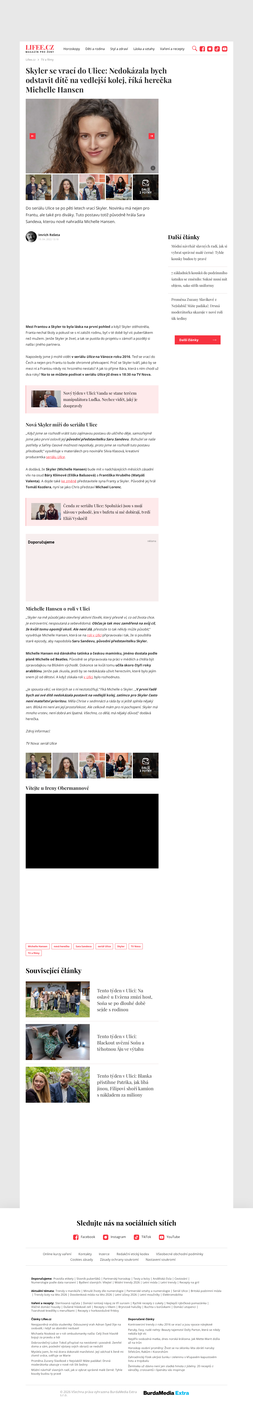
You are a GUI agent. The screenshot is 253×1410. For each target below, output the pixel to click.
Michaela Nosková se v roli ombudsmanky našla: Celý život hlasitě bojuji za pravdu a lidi (74, 1335)
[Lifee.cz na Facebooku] (202, 50)
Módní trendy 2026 (127, 1282)
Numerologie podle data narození (53, 1282)
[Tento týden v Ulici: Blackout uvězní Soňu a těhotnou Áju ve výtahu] (58, 1059)
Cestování (181, 1278)
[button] (195, 48)
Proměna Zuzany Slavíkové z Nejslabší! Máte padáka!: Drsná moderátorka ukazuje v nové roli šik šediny (70, 1362)
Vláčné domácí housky (45, 1307)
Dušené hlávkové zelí (77, 1307)
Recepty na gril (189, 1282)
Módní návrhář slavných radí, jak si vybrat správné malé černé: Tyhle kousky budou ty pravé (199, 252)
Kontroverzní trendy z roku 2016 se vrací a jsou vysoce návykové (170, 1324)
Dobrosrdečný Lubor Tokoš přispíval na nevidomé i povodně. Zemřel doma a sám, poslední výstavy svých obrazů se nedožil (76, 1344)
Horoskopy (71, 49)
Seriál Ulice (180, 1291)
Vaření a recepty (172, 49)
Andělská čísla (162, 1278)
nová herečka (61, 946)
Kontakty (85, 1254)
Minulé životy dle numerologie (103, 1291)
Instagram (118, 1237)
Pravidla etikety (63, 1278)
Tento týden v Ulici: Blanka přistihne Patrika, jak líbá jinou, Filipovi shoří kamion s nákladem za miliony (125, 1085)
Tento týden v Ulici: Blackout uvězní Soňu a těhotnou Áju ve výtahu (120, 1042)
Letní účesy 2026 (126, 1294)
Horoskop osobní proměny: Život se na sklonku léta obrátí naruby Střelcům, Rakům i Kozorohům (171, 1350)
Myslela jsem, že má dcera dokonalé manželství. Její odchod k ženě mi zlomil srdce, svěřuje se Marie (77, 1353)
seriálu (55, 457)
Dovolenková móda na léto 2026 (91, 1294)
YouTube (173, 1237)
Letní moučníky (150, 1294)
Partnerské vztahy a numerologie (148, 1291)
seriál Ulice (104, 946)
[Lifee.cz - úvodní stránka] (40, 49)
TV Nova (136, 946)
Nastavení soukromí (161, 1259)
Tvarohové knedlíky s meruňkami (53, 1310)
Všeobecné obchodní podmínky (179, 1254)
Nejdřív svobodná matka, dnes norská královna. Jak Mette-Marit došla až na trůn (174, 1340)
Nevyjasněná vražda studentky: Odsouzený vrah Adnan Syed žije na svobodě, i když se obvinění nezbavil (76, 1326)
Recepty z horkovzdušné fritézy (98, 1310)
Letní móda (150, 1282)
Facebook (87, 1237)
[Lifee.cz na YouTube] (224, 50)
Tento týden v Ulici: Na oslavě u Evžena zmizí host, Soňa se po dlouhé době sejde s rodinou (124, 999)
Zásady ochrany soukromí (119, 1259)
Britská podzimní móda (206, 1291)
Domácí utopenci (185, 1307)
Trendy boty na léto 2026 (50, 1294)
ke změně (68, 481)
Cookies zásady (81, 1259)
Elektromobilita (173, 1294)
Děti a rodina (95, 49)
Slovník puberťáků (88, 1278)
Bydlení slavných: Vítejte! (95, 1282)
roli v (94, 635)
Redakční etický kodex (133, 1254)
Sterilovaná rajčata (67, 1303)
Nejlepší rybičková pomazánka (186, 1303)
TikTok (146, 1237)
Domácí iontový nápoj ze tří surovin (106, 1303)
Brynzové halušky (129, 1307)
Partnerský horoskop (116, 1278)
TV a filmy (34, 953)
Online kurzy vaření (57, 1254)
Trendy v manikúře (68, 1291)
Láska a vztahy (144, 49)
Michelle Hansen (37, 946)
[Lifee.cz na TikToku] (217, 50)
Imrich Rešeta (49, 235)
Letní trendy (168, 1282)
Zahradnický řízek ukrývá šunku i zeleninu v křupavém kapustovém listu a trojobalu (172, 1359)
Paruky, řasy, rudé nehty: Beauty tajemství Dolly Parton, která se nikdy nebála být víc (174, 1331)
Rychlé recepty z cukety (148, 1303)
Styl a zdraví (119, 49)
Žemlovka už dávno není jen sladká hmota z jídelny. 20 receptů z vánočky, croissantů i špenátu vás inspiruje (170, 1368)
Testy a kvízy (141, 1278)
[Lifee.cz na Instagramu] (209, 50)
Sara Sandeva (84, 946)
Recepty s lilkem (104, 1307)
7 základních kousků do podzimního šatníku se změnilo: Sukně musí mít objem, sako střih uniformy (199, 279)
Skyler (121, 946)
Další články (188, 340)
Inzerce (104, 1254)
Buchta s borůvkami (157, 1307)
